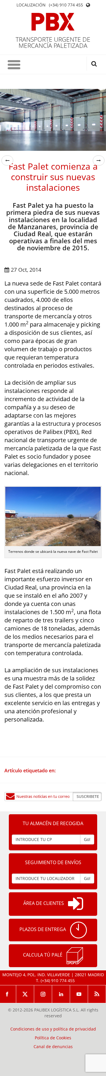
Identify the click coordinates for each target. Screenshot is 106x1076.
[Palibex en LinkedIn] (61, 994)
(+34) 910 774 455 (66, 5)
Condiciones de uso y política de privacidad (53, 1029)
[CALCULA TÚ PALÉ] (75, 955)
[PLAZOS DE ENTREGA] (78, 930)
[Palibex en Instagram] (43, 994)
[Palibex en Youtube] (79, 994)
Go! (87, 839)
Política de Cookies (53, 1038)
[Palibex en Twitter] (25, 994)
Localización (31, 5)
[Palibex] (53, 22)
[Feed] (97, 994)
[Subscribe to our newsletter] (53, 796)
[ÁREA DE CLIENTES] (75, 904)
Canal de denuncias (53, 1047)
